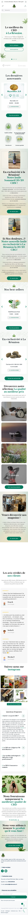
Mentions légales (4, 912)
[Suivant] (25, 37)
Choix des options (15, 106)
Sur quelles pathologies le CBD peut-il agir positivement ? (11, 757)
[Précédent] (2, 37)
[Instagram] (6, 871)
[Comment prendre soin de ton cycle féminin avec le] (20, 695)
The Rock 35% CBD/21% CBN (14, 364)
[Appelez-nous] (24, 911)
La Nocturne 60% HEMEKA (16, 311)
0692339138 (11, 881)
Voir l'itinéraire (14, 57)
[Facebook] (2, 871)
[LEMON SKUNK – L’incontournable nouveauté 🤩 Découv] (7, 695)
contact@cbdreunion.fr (10, 884)
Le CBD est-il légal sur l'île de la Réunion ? (11, 748)
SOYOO (25, 908)
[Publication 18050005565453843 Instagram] (20, 681)
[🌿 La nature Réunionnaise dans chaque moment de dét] (7, 681)
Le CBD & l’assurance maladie (9, 766)
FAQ (19, 910)
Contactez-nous (14, 910)
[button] (2, 95)
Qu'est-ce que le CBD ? (11, 716)
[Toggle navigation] (3, 6)
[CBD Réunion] (3, 855)
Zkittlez (14, 100)
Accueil (2, 910)
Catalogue (7, 910)
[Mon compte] (25, 6)
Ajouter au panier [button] (17, 317)
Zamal (22, 727)
